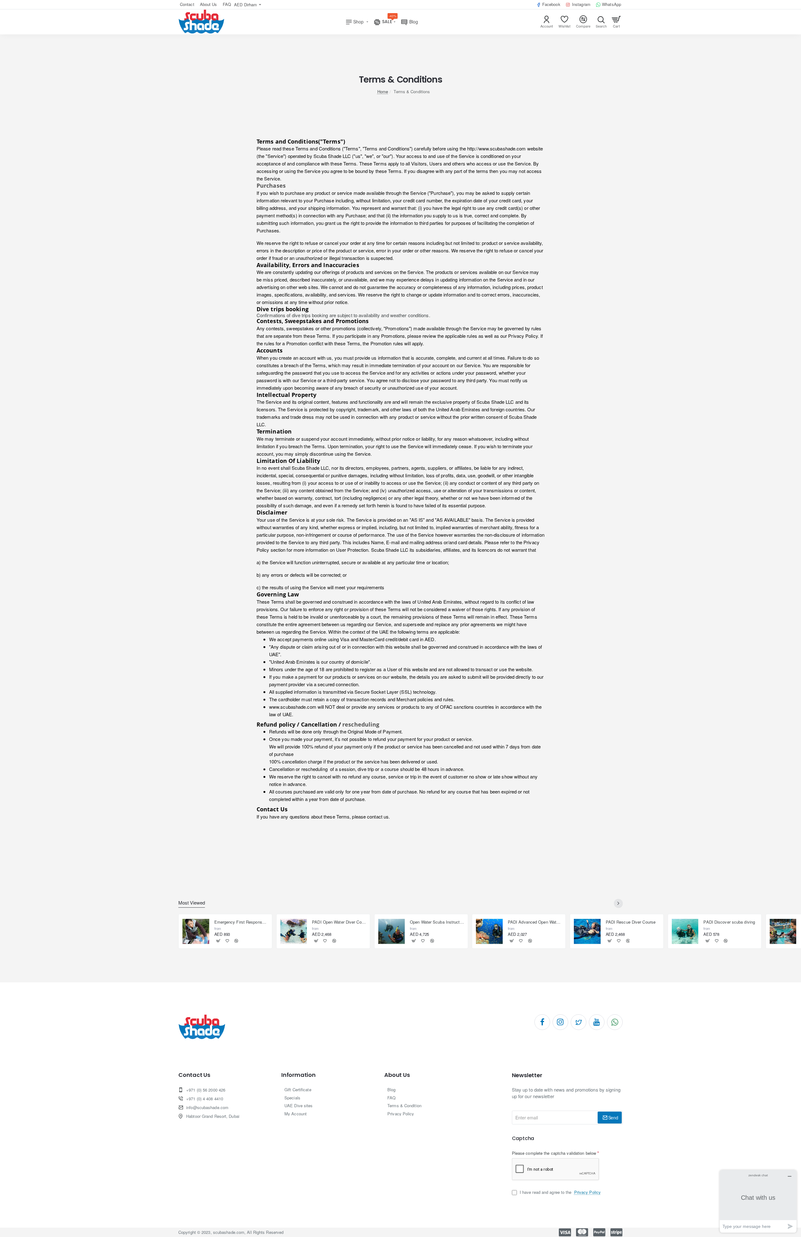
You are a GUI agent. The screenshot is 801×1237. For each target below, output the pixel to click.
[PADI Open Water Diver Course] (294, 931)
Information (298, 1075)
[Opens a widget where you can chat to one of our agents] (758, 1201)
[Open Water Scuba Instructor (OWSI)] (392, 931)
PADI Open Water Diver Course (339, 922)
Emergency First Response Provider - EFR (241, 922)
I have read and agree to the (559, 1192)
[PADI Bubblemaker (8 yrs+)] (783, 931)
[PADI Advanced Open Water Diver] (489, 931)
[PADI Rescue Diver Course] (587, 931)
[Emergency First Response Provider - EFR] (196, 931)
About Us (397, 1075)
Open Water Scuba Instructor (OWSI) (437, 922)
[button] (218, 940)
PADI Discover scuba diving (729, 922)
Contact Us (194, 1075)
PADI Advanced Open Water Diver (535, 922)
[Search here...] (601, 22)
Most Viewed (191, 903)
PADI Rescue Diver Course (631, 922)
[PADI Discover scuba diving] (685, 931)
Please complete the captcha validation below (554, 1153)
